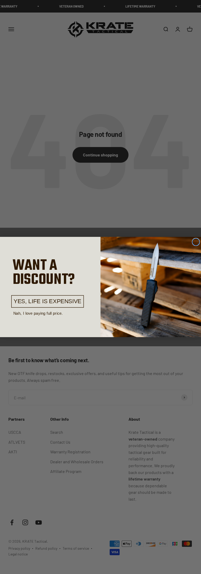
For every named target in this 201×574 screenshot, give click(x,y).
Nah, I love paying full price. (38, 313)
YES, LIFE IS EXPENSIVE (47, 301)
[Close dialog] (195, 241)
